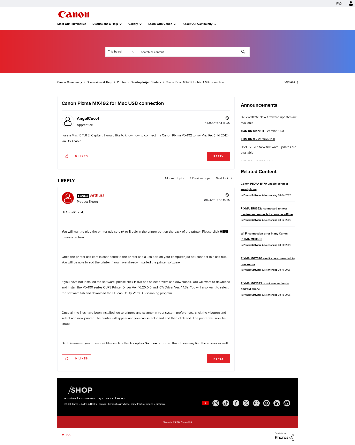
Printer (121, 82)
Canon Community (73, 14)
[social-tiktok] (225, 403)
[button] (67, 156)
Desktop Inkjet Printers (146, 82)
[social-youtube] (205, 403)
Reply (218, 156)
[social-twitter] (246, 403)
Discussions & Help (105, 24)
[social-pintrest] (266, 403)
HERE (224, 231)
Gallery (133, 24)
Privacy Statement (87, 398)
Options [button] (290, 82)
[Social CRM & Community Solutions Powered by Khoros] (284, 436)
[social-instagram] (215, 403)
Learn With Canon (160, 24)
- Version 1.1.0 (262, 130)
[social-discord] (287, 403)
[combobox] (193, 52)
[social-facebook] (236, 403)
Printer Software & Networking (260, 195)
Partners (121, 398)
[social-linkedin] (276, 403)
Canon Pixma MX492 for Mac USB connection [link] (195, 82)
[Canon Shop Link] (78, 390)
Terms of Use (70, 398)
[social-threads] (256, 403)
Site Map (110, 398)
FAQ (339, 3)
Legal (100, 398)
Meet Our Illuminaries (71, 24)
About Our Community (197, 24)
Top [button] (67, 435)
